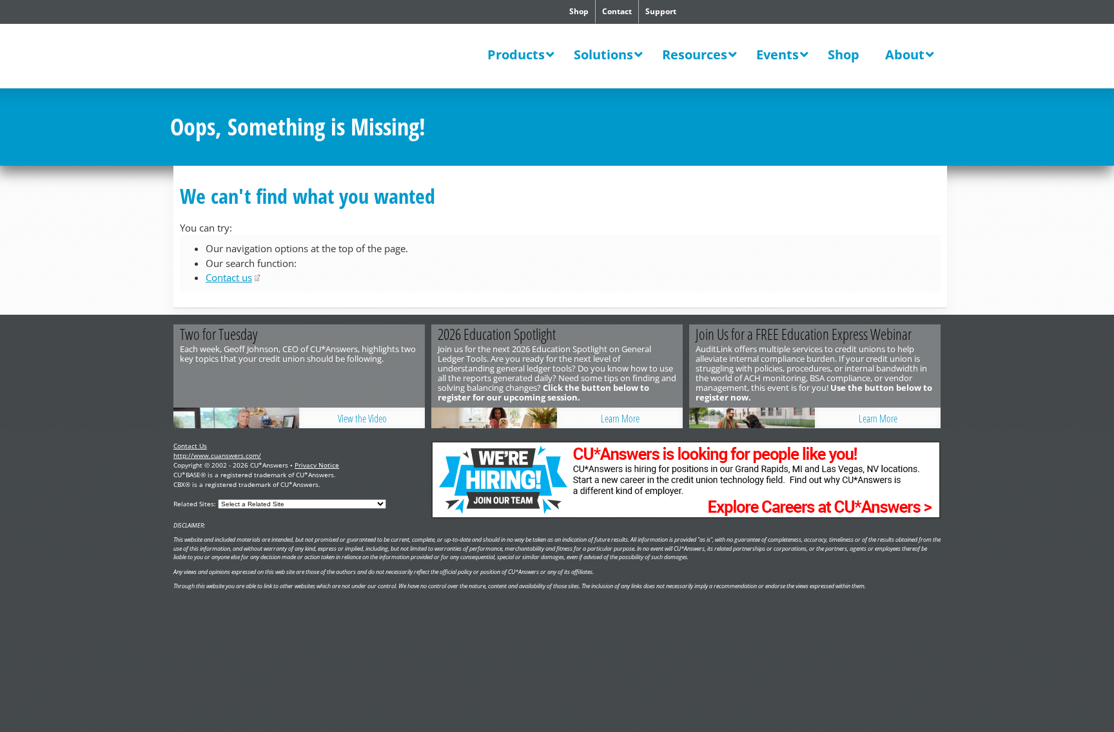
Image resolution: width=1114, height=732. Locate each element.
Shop (579, 11)
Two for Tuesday (218, 334)
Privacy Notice (317, 465)
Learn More (620, 418)
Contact (617, 11)
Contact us (229, 277)
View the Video (362, 418)
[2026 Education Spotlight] (494, 418)
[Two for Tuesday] (236, 418)
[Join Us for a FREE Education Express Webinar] (752, 418)
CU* (259, 57)
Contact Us (190, 445)
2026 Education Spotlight (497, 334)
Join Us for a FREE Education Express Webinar (804, 334)
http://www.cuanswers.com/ (217, 455)
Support (660, 11)
